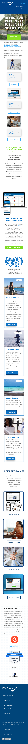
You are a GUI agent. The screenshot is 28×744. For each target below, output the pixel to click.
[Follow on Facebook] (3, 739)
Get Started (11, 412)
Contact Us (6, 708)
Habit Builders (14, 45)
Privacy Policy (6, 729)
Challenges (7, 45)
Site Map (5, 713)
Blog (22, 11)
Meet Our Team (14, 569)
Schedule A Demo (14, 37)
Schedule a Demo (19, 13)
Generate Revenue (14, 139)
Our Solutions (6, 700)
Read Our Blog (7, 695)
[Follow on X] (6, 739)
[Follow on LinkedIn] (9, 739)
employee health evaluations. (12, 48)
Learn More (20, 8)
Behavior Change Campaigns (12, 46)
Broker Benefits (7, 698)
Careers (5, 711)
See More (10, 459)
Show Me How (12, 373)
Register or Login (19, 6)
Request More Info (14, 514)
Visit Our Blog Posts (14, 542)
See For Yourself (14, 112)
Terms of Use (6, 734)
